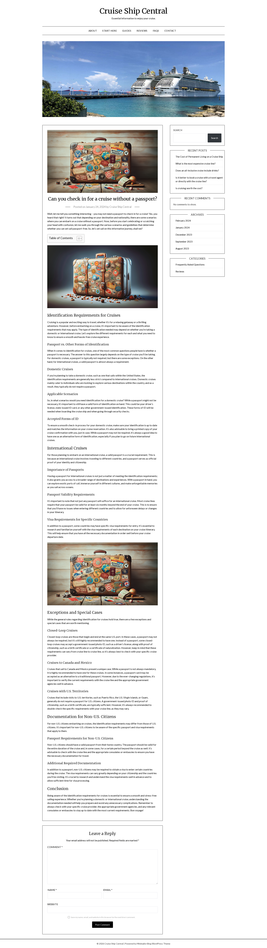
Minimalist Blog (144, 943)
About (93, 30)
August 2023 (182, 248)
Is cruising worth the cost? (189, 188)
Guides (126, 30)
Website (52, 904)
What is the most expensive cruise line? (196, 163)
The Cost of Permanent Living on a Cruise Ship (199, 156)
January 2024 (183, 227)
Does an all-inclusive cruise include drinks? (197, 170)
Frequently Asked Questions (190, 264)
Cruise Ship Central (133, 11)
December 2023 (184, 234)
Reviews (142, 30)
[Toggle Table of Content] (77, 238)
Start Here (109, 30)
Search (177, 130)
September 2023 (184, 241)
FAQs (156, 30)
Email (107, 889)
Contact (170, 30)
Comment (55, 846)
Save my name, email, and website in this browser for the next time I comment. (103, 917)
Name (52, 889)
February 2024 (183, 220)
